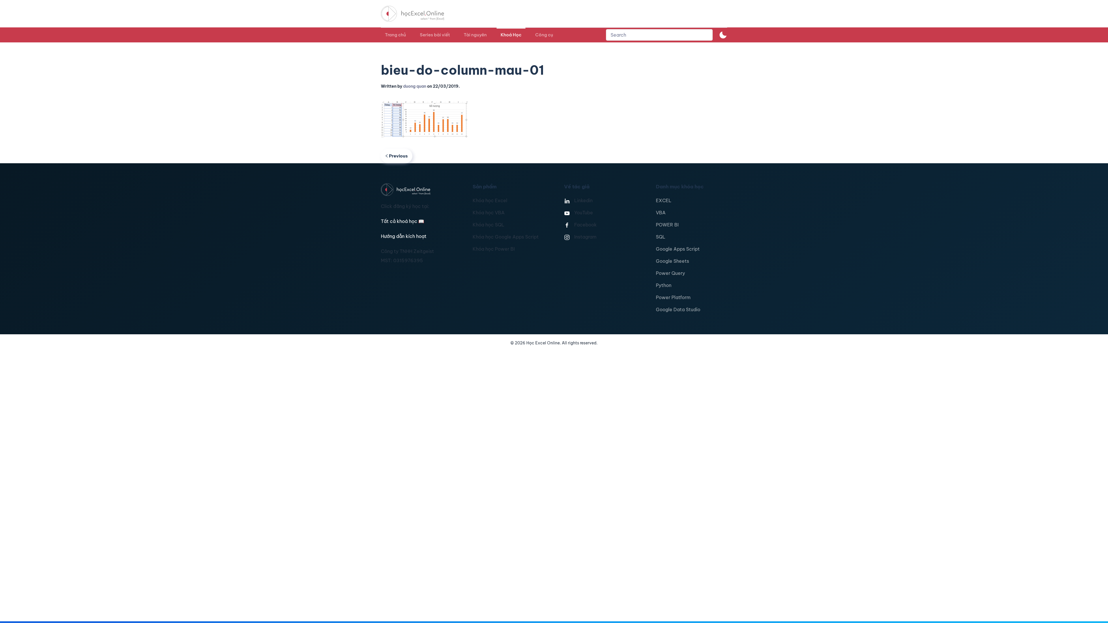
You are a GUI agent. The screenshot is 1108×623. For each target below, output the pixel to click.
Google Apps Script (678, 249)
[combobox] (659, 35)
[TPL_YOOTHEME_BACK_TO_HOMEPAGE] (418, 14)
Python (663, 285)
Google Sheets (672, 261)
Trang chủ (395, 34)
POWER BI (667, 225)
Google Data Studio (678, 309)
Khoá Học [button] (511, 34)
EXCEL (663, 200)
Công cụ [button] (544, 34)
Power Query (670, 273)
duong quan (414, 86)
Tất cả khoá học (402, 221)
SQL (660, 237)
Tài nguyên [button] (475, 34)
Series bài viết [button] (435, 34)
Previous (398, 156)
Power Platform (673, 297)
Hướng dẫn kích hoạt (403, 236)
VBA (661, 212)
